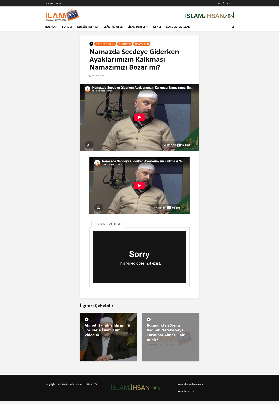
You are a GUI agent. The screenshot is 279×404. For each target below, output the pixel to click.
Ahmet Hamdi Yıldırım (105, 44)
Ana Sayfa (50, 3)
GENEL (157, 27)
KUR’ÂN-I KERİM (87, 27)
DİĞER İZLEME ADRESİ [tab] (108, 224)
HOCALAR (51, 27)
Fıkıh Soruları (125, 44)
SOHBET (67, 27)
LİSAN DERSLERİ (138, 27)
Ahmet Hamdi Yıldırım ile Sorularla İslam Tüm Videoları (107, 330)
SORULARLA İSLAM (178, 27)
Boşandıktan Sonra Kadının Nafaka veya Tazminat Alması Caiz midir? (166, 332)
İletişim (59, 3)
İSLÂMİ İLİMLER (113, 27)
